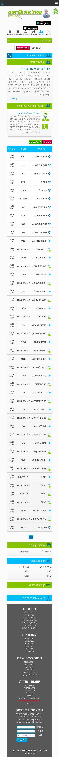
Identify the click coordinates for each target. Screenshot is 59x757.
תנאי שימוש (29, 685)
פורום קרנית (29, 615)
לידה (26, 571)
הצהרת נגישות (29, 690)
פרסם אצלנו (29, 693)
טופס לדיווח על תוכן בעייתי (29, 700)
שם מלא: (39, 727)
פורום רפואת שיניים (29, 625)
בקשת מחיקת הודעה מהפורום (29, 698)
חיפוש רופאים (29, 664)
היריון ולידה (29, 638)
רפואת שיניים (29, 643)
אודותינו (29, 695)
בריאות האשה (45, 566)
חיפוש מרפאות (29, 662)
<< (31, 537)
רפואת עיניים (29, 646)
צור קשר (29, 703)
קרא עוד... (13, 98)
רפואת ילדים (23, 551)
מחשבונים (29, 667)
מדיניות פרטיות (29, 688)
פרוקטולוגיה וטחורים (29, 620)
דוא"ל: (40, 731)
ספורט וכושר (29, 641)
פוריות (48, 575)
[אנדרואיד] (43, 24)
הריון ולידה (24, 566)
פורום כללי (46, 551)
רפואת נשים (29, 651)
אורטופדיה (29, 648)
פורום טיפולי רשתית (29, 628)
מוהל (26, 575)
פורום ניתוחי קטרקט (29, 674)
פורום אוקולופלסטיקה (29, 622)
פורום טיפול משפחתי (29, 672)
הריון (49, 571)
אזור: (41, 735)
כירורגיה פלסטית (29, 612)
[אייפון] (30, 30)
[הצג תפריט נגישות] (2, 3)
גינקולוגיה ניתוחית (29, 617)
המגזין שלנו (29, 669)
